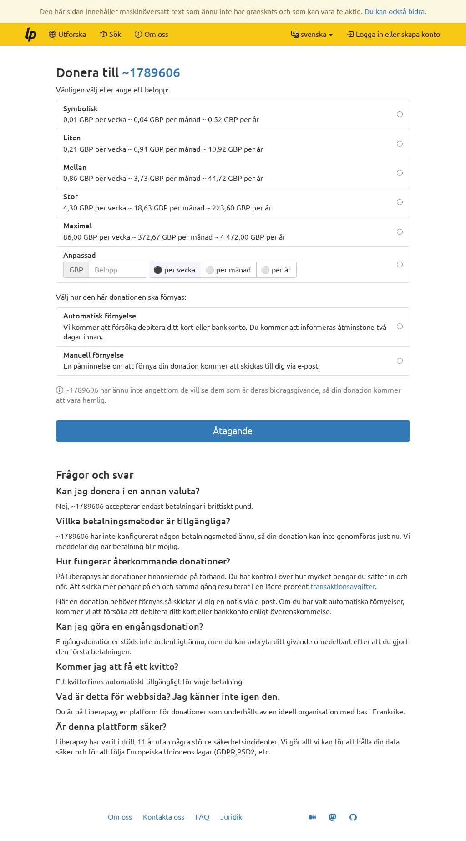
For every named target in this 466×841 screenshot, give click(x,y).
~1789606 (151, 72)
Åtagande (233, 431)
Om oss (120, 817)
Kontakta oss (163, 817)
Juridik (231, 817)
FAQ (202, 817)
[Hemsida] (30, 34)
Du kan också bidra (395, 11)
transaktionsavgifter (342, 586)
